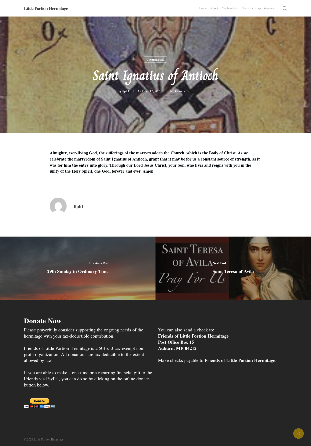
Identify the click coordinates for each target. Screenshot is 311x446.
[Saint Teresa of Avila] (233, 268)
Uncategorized (155, 59)
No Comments (180, 91)
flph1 (125, 91)
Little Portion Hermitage (46, 8)
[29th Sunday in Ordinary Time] (78, 268)
